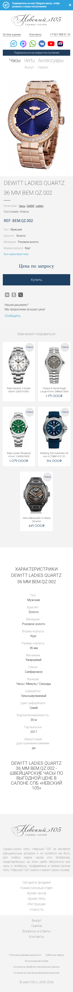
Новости (36, 909)
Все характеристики (16, 254)
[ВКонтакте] (7, 295)
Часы (15, 60)
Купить (36, 280)
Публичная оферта (54, 955)
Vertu (29, 60)
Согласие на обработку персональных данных (36, 967)
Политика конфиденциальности (25, 955)
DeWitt (30, 206)
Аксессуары (51, 60)
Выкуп (29, 67)
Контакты (35, 34)
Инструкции (36, 904)
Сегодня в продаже (36, 882)
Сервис (42, 67)
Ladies (39, 206)
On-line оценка (12, 34)
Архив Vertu (36, 898)
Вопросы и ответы (36, 931)
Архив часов (36, 893)
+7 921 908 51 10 (60, 34)
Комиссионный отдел (37, 888)
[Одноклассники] (14, 295)
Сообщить (13, 316)
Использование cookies (36, 961)
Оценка (36, 926)
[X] (20, 295)
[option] (36, 125)
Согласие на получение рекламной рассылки (36, 973)
